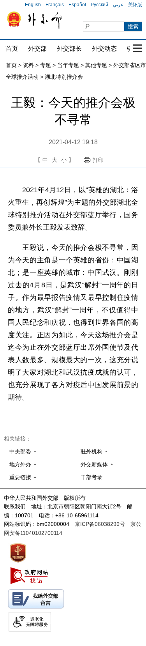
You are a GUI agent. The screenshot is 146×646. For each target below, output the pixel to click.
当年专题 (68, 65)
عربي (118, 4)
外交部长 (69, 48)
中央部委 (20, 451)
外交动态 (104, 48)
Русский (99, 4)
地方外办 (20, 464)
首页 (11, 48)
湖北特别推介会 (64, 77)
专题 (45, 65)
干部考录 (91, 477)
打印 (98, 160)
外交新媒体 (94, 464)
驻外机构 (91, 451)
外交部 (37, 48)
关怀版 (135, 4)
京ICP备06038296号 (100, 524)
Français (55, 4)
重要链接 (20, 477)
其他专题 (96, 65)
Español (77, 4)
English (33, 4)
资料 (28, 65)
